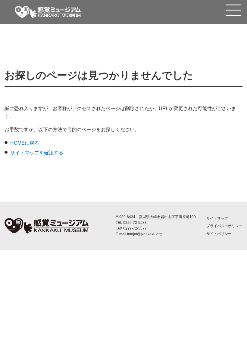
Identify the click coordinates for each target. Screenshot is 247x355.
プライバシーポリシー (224, 226)
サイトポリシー (219, 234)
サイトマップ (217, 218)
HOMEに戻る (24, 143)
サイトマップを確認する (36, 152)
